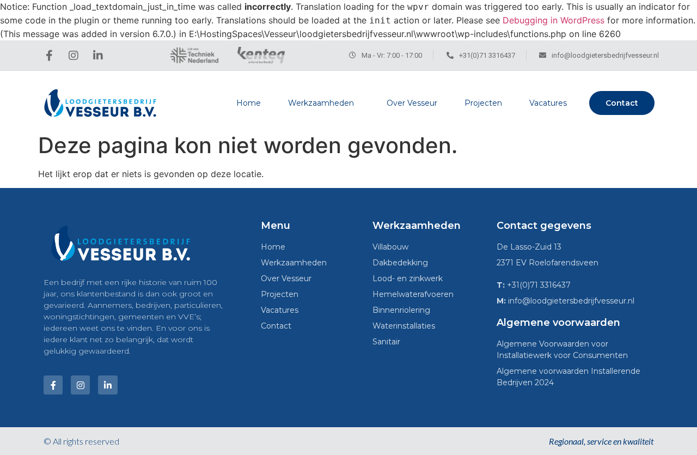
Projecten (483, 103)
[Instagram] (73, 55)
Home (248, 103)
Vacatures (548, 103)
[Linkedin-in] (98, 55)
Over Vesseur (412, 103)
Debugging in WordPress (553, 20)
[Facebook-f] (49, 55)
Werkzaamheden (321, 103)
